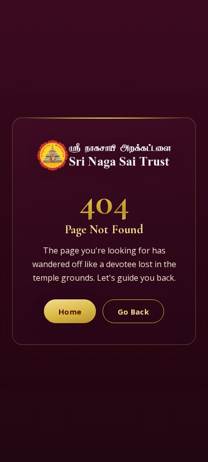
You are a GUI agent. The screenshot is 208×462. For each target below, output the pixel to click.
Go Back (133, 311)
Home (70, 311)
